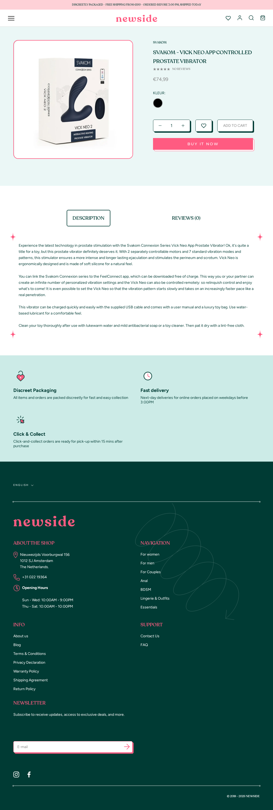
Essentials (148, 607)
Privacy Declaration (29, 662)
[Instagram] (16, 774)
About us (20, 636)
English (21, 485)
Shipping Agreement (30, 680)
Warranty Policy (26, 671)
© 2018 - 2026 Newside (243, 796)
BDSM (145, 589)
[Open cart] (262, 18)
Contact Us (149, 636)
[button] (203, 126)
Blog (17, 645)
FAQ (144, 645)
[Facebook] (29, 774)
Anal (144, 581)
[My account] (240, 18)
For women (149, 554)
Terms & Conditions (29, 653)
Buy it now (203, 143)
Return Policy (24, 689)
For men (147, 563)
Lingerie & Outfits (155, 598)
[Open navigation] (11, 18)
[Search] (251, 18)
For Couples (150, 572)
